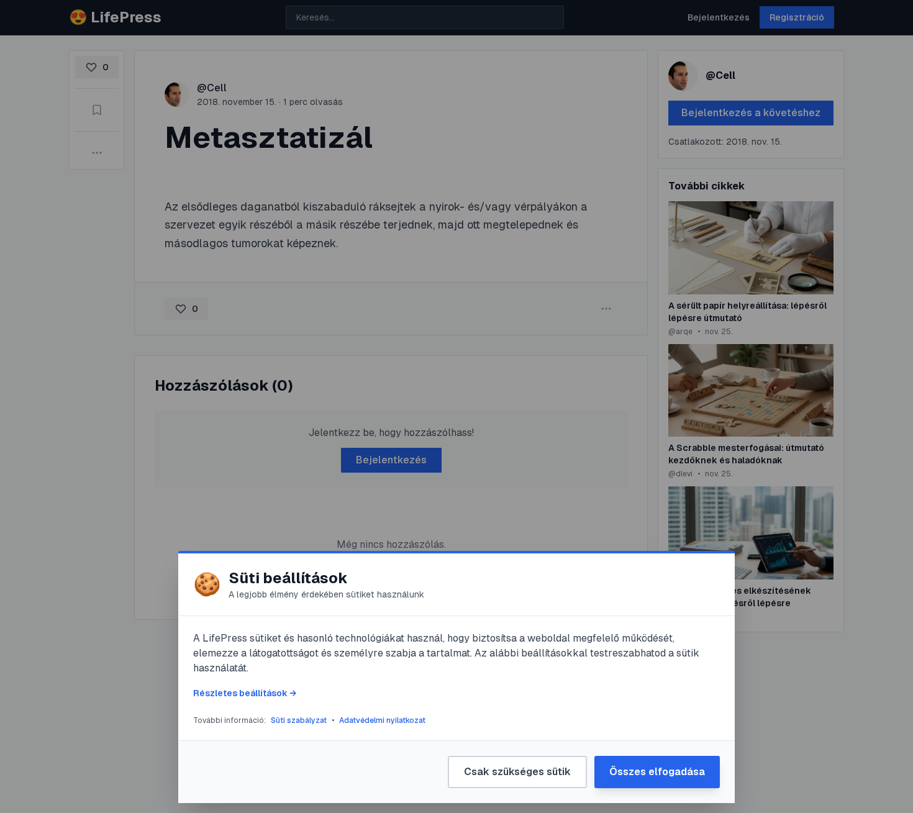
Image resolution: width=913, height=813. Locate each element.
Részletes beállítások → (244, 693)
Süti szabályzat (299, 720)
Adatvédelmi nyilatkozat (382, 720)
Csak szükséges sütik (517, 772)
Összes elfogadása (657, 772)
